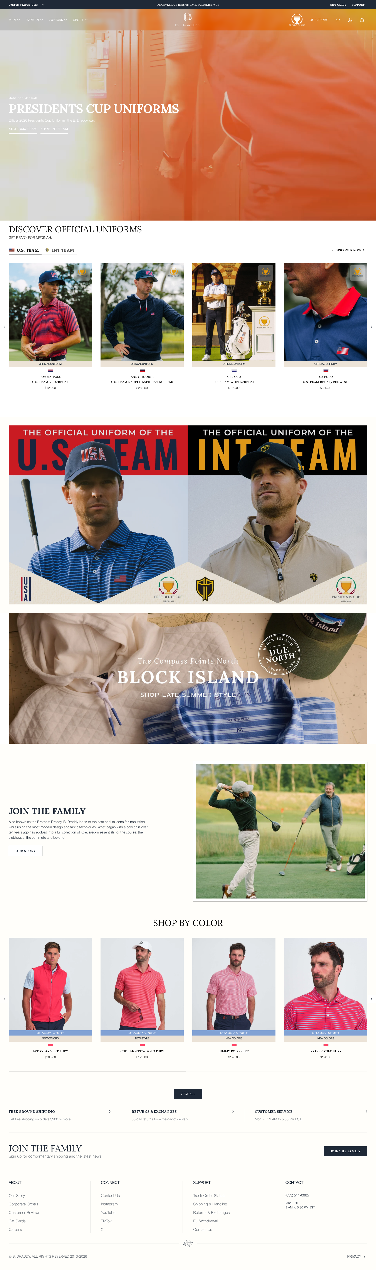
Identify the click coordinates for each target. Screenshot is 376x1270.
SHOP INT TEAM (54, 129)
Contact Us (110, 1196)
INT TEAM (63, 250)
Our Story (25, 851)
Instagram (109, 1204)
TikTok (106, 1221)
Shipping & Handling (210, 1204)
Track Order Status (209, 1196)
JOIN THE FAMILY (345, 1151)
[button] (338, 20)
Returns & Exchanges (211, 1213)
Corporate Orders (23, 1204)
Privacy (354, 1256)
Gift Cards (338, 4)
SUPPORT (358, 4)
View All (188, 1094)
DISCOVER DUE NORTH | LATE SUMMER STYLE (188, 4)
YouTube (108, 1213)
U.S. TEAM (28, 250)
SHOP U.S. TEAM (23, 129)
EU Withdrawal (205, 1221)
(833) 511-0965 (297, 1195)
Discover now (348, 250)
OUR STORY (319, 20)
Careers (15, 1230)
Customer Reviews (24, 1213)
